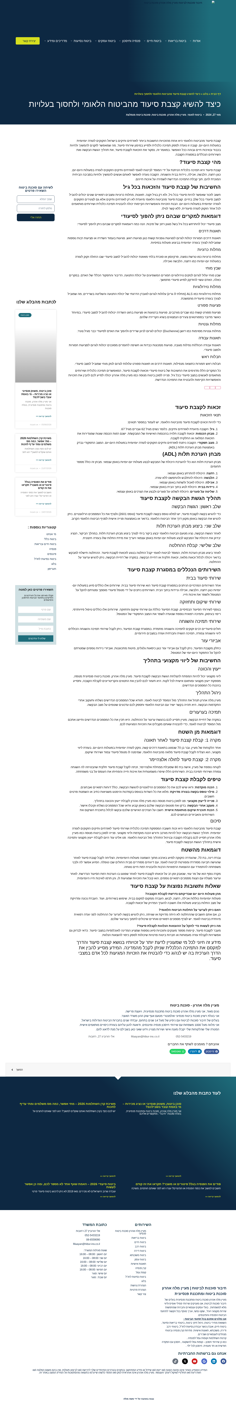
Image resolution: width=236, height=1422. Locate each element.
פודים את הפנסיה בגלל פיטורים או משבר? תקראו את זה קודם (36, 485)
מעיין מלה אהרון (176, 114)
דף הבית (216, 94)
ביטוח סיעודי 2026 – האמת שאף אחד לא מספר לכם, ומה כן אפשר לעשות (70, 1185)
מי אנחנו (51, 534)
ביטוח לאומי (195, 114)
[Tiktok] (175, 1361)
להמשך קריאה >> (43, 416)
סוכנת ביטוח (159, 114)
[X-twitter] (185, 1361)
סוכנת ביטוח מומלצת (138, 114)
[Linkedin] (214, 1361)
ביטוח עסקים (107, 41)
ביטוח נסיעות (82, 41)
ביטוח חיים (154, 41)
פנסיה (52, 549)
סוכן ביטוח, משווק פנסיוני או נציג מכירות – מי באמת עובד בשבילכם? (36, 394)
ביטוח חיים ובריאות (45, 544)
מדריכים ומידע (57, 41)
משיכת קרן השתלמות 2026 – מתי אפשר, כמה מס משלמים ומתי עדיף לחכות (35, 441)
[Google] (204, 1361)
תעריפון (52, 568)
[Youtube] (194, 1361)
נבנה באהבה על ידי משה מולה (138, 1398)
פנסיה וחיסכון (131, 41)
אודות (197, 41)
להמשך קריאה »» (173, 1176)
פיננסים (51, 554)
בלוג (205, 94)
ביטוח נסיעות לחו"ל (45, 559)
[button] (211, 1051)
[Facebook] (223, 1361)
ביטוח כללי (50, 539)
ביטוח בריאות (177, 41)
